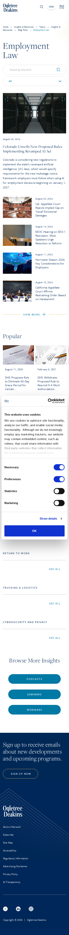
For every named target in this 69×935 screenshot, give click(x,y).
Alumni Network (12, 827)
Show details (48, 518)
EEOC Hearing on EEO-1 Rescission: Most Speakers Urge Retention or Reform (50, 237)
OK (34, 530)
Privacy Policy (10, 874)
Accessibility (9, 850)
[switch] (59, 479)
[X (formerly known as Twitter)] (5, 909)
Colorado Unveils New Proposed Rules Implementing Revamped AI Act (32, 149)
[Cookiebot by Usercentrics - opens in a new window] (49, 400)
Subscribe (8, 835)
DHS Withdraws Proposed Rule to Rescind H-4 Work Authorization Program (49, 383)
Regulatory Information (15, 858)
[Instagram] (31, 909)
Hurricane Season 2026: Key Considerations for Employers (50, 263)
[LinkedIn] (18, 909)
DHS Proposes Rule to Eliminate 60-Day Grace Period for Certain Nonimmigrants (17, 383)
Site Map (8, 842)
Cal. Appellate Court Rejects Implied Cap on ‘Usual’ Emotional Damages (49, 209)
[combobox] (34, 81)
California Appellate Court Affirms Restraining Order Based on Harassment (50, 293)
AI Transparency (11, 882)
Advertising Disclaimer (15, 866)
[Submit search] (60, 69)
